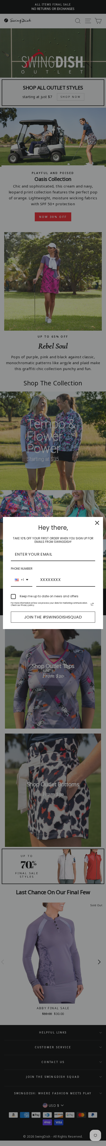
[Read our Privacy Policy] (92, 604)
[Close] (97, 523)
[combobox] (21, 579)
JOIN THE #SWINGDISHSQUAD (53, 617)
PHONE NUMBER (22, 568)
